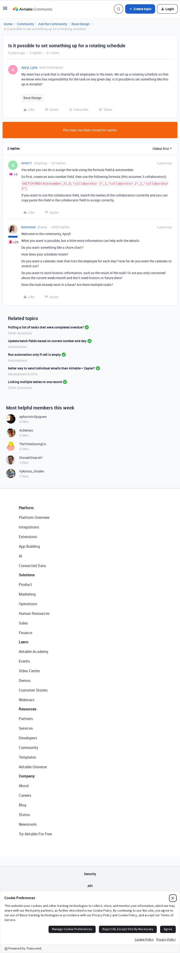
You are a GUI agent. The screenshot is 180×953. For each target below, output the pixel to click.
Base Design (80, 24)
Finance (25, 632)
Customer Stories (33, 690)
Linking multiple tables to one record (35, 382)
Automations (17, 346)
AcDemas (26, 430)
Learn (23, 642)
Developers (28, 738)
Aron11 (26, 163)
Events (24, 661)
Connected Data (32, 565)
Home (8, 24)
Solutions (27, 574)
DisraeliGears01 (31, 457)
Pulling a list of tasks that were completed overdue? (46, 327)
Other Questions (20, 333)
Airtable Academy (33, 651)
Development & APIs (23, 374)
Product (25, 584)
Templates (27, 757)
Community (25, 24)
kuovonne (28, 227)
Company (27, 776)
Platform (26, 507)
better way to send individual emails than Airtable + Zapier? (51, 368)
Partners (26, 718)
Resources (27, 709)
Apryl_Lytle (29, 67)
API (90, 886)
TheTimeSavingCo (32, 444)
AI (20, 556)
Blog (22, 805)
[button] (5, 10)
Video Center (29, 670)
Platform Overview (34, 517)
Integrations (29, 527)
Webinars (26, 699)
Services (26, 728)
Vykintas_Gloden (31, 471)
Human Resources (34, 613)
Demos (24, 680)
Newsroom (28, 824)
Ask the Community (52, 24)
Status (24, 814)
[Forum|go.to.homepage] (32, 9)
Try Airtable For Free (35, 834)
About (24, 785)
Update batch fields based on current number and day (47, 341)
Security (90, 874)
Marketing (27, 594)
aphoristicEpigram (33, 416)
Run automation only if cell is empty (34, 354)
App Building (29, 546)
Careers (25, 795)
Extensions (28, 536)
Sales (23, 623)
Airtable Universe (33, 766)
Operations (28, 603)
